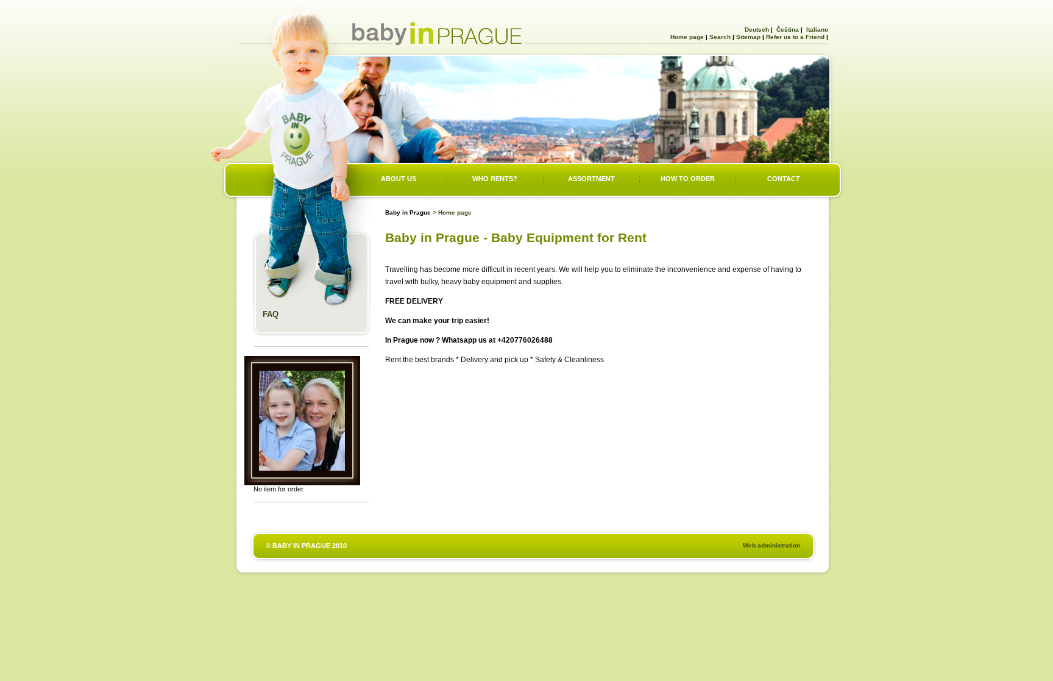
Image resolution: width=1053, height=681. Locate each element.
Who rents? (494, 178)
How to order (688, 178)
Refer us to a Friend (795, 37)
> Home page (452, 212)
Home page (687, 37)
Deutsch (756, 29)
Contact (783, 178)
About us (398, 178)
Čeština (787, 29)
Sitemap (748, 37)
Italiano (816, 29)
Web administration (771, 545)
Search (720, 37)
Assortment (591, 178)
